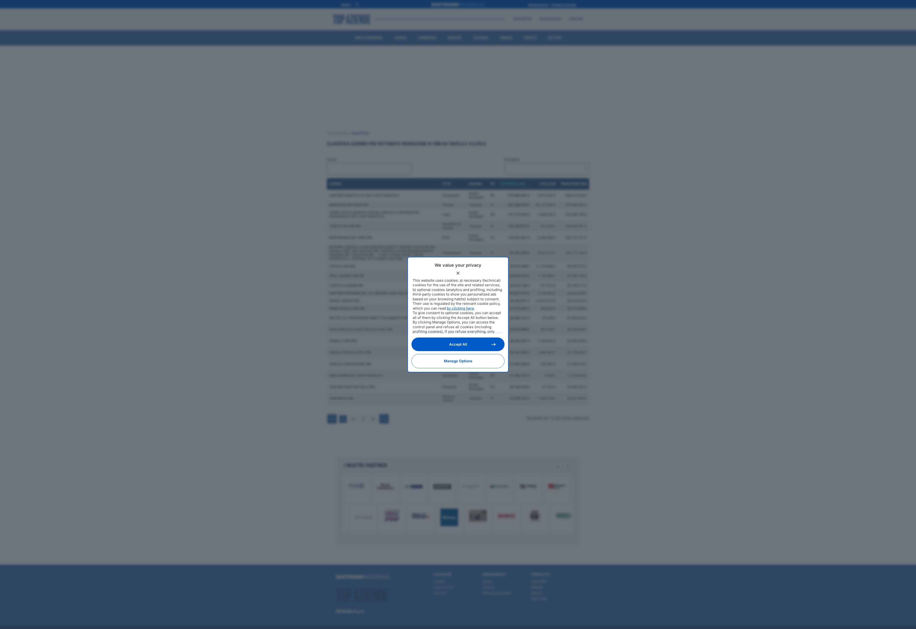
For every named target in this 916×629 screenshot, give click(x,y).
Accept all (458, 344)
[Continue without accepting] (458, 273)
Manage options (458, 361)
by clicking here (460, 308)
